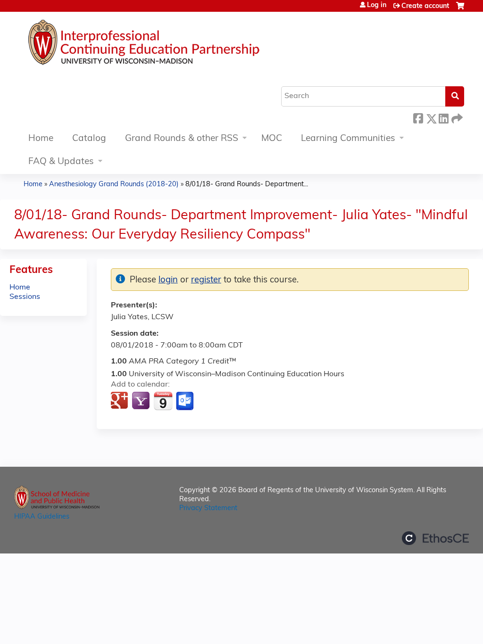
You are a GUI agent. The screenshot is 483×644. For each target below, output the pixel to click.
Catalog (89, 138)
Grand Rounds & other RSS (181, 138)
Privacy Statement (208, 508)
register (206, 280)
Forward (456, 117)
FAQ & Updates (61, 161)
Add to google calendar (120, 401)
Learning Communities (348, 138)
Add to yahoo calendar (141, 401)
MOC (271, 138)
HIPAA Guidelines (41, 516)
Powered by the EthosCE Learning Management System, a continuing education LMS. (435, 538)
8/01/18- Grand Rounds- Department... (246, 184)
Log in (376, 5)
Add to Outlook (185, 401)
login (168, 280)
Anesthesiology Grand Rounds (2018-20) (114, 184)
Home (40, 138)
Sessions (24, 297)
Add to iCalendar (163, 400)
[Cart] (460, 9)
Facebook (418, 117)
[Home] (172, 45)
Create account (425, 6)
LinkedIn (443, 117)
